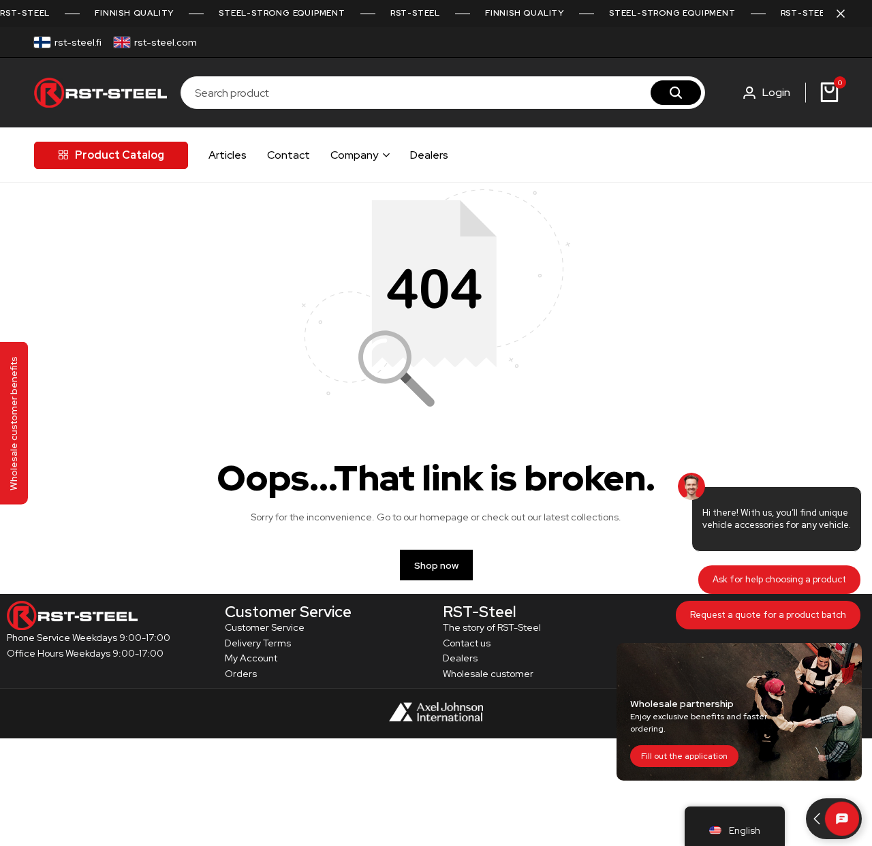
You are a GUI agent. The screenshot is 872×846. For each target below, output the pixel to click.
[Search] (676, 92)
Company (354, 155)
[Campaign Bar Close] (847, 13)
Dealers (429, 155)
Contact (288, 155)
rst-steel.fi (78, 42)
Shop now (436, 565)
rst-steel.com (165, 42)
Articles (227, 155)
